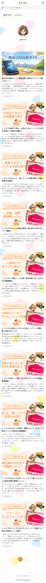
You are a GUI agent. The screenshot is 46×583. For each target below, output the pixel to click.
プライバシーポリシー (23, 576)
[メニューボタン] (3, 3)
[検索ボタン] (43, 3)
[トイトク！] (23, 3)
